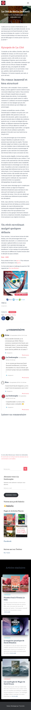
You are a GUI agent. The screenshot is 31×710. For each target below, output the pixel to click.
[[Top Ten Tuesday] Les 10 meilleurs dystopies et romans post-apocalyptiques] (21, 531)
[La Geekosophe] (4, 3)
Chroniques (7, 594)
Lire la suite (7, 612)
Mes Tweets (7, 552)
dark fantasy (8, 314)
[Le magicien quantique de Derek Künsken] (15, 626)
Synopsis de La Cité (12, 47)
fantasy (14, 314)
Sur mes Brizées (14, 268)
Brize (7, 335)
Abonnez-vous (11, 495)
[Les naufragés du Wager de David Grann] (15, 667)
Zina (7, 382)
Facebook (7, 541)
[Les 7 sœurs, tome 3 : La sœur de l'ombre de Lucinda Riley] (9, 531)
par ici (18, 260)
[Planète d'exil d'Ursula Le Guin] (9, 519)
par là (18, 262)
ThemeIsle (21, 706)
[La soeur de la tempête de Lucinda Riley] (21, 519)
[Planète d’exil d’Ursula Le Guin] (15, 583)
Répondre (26, 355)
